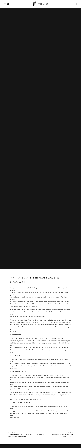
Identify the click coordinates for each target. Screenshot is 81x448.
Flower (24, 274)
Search (70, 4)
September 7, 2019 (14, 274)
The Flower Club (19, 282)
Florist (20, 274)
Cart (74, 4)
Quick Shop (79, 224)
